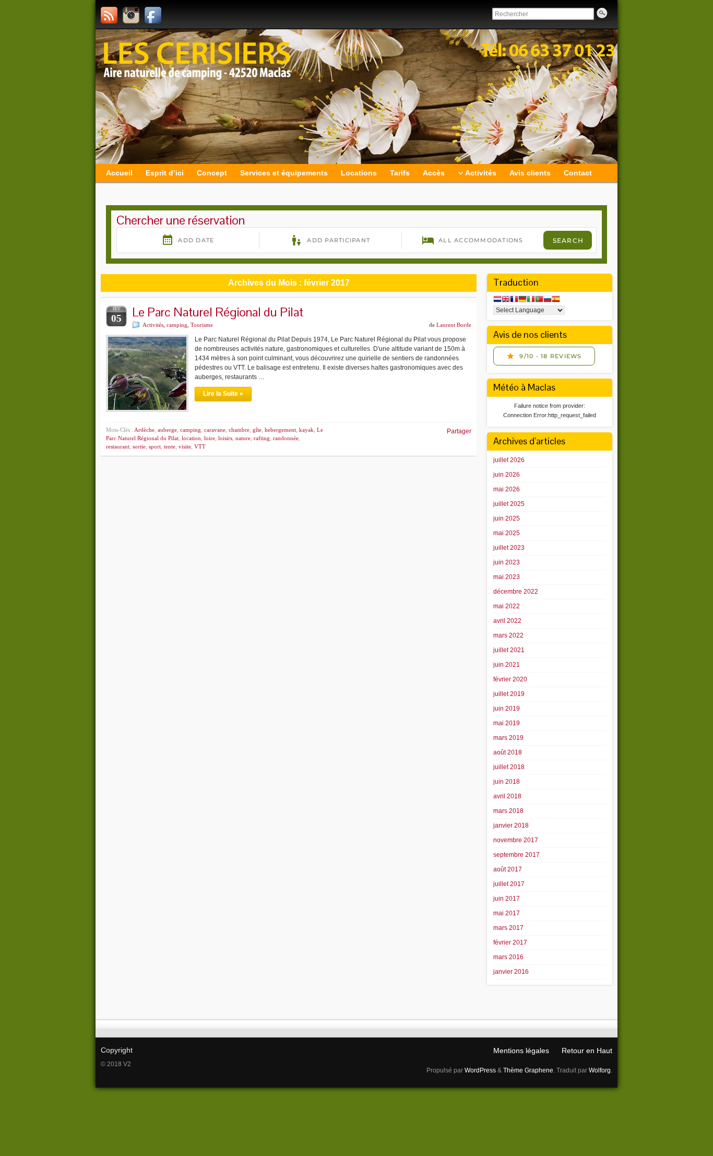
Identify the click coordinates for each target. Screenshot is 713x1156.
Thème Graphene (528, 1070)
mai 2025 (506, 533)
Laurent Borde (453, 325)
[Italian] (531, 300)
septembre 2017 (516, 854)
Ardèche (144, 430)
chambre (239, 430)
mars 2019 (508, 737)
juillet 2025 (509, 504)
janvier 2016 (511, 971)
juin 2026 (506, 474)
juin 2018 (506, 781)
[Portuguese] (539, 300)
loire (209, 438)
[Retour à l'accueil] (356, 96)
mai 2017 (506, 913)
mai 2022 (506, 606)
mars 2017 (508, 927)
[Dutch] (497, 300)
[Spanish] (556, 300)
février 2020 (510, 679)
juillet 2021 (509, 650)
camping (177, 325)
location (191, 438)
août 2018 (507, 752)
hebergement (280, 430)
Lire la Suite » (223, 393)
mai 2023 (506, 577)
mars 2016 (508, 957)
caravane (214, 430)
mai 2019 (506, 723)
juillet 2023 (509, 547)
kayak (306, 430)
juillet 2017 (509, 884)
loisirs (225, 438)
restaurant (117, 446)
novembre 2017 (515, 840)
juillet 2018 (509, 767)
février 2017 (510, 942)
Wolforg (600, 1070)
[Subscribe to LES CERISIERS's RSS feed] (109, 15)
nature (243, 438)
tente (169, 446)
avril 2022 (507, 620)
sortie (139, 446)
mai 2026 (506, 489)
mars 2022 (508, 635)
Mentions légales (521, 1050)
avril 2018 (507, 796)
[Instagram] (131, 15)
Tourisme (202, 325)
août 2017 (507, 869)
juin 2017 (506, 898)
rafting (262, 438)
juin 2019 (506, 708)
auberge (167, 430)
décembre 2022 (515, 591)
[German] (522, 300)
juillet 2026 (509, 460)
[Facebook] (153, 15)
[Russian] (547, 300)
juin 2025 (506, 518)
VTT (200, 446)
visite (185, 446)
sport (155, 446)
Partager (459, 431)
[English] (506, 300)
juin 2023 (506, 562)
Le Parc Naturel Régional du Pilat (217, 312)
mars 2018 (508, 811)
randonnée (286, 438)
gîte (257, 430)
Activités (152, 325)
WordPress (480, 1070)
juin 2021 (506, 664)
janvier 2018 (511, 825)
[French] (514, 300)
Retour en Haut (587, 1050)
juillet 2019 (509, 694)
